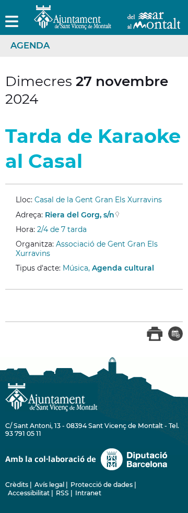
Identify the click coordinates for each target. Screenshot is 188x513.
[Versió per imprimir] (155, 339)
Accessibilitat (29, 493)
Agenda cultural (123, 268)
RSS (62, 493)
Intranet (88, 493)
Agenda (30, 45)
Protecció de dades (101, 484)
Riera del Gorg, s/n (79, 214)
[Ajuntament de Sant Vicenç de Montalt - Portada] (107, 24)
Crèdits (16, 484)
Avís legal (49, 484)
